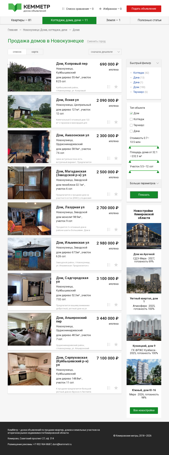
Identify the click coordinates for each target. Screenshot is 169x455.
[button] (105, 52)
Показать (144, 194)
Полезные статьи (149, 20)
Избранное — (112, 8)
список (17, 51)
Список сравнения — (80, 8)
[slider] (130, 147)
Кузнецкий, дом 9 (144, 345)
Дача (138, 77)
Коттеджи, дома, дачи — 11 (69, 20)
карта (35, 51)
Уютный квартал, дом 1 (144, 300)
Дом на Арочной (143, 254)
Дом (139, 87)
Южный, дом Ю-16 (144, 390)
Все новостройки (143, 410)
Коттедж (141, 72)
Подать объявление (144, 8)
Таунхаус (140, 92)
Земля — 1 (113, 20)
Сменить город (96, 41)
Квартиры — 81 (21, 20)
